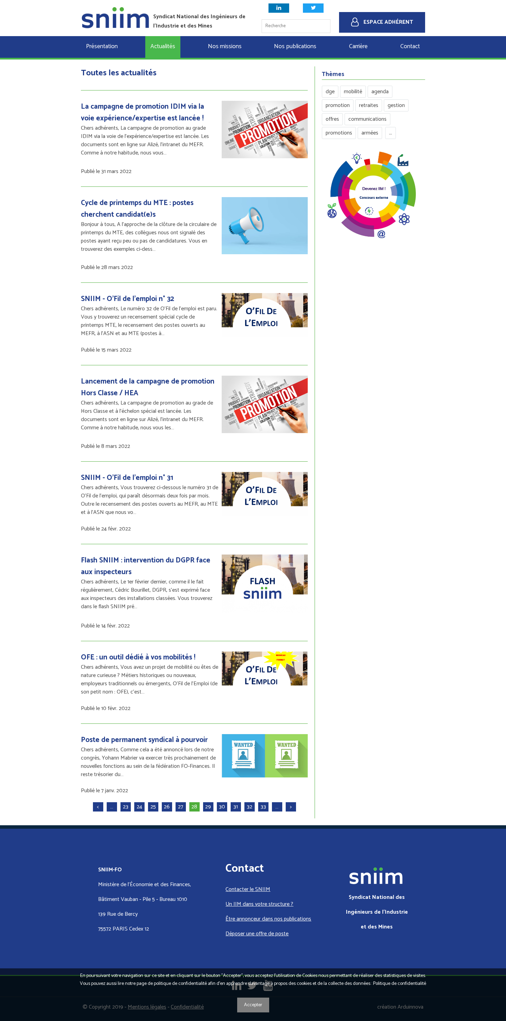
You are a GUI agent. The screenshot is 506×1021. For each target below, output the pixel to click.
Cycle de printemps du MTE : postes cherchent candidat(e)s (137, 209)
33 (263, 807)
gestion (396, 105)
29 (208, 807)
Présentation (102, 47)
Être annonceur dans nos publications (268, 919)
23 (125, 807)
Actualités (162, 47)
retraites (368, 105)
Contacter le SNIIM (247, 889)
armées (369, 133)
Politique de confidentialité (399, 984)
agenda (380, 91)
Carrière (358, 47)
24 (139, 807)
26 (167, 807)
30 (222, 807)
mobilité (353, 91)
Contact (410, 47)
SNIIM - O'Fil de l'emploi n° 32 (127, 299)
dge (330, 91)
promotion (338, 105)
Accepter (253, 1005)
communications (367, 119)
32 (249, 807)
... (390, 133)
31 (235, 807)
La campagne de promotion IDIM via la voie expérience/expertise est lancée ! (142, 112)
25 (153, 807)
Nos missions (225, 47)
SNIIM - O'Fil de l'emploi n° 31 (127, 478)
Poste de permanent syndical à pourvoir (144, 740)
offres (332, 119)
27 (180, 807)
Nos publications (295, 47)
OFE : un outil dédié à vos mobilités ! (138, 657)
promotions (339, 133)
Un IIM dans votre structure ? (259, 904)
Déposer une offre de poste (256, 933)
